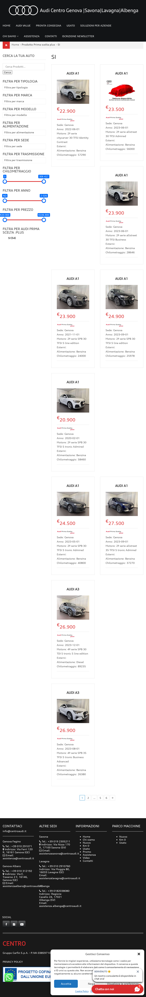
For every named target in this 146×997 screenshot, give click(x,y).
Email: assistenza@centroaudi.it (18, 857)
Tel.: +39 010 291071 (18, 846)
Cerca (7, 72)
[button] (139, 954)
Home (7, 25)
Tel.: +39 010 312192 (18, 870)
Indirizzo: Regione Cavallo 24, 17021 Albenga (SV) (50, 896)
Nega (91, 983)
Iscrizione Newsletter (78, 36)
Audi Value (23, 25)
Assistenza (32, 36)
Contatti (51, 36)
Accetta (66, 983)
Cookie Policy (82, 991)
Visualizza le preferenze (123, 983)
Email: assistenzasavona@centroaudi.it (59, 852)
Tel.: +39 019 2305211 (55, 841)
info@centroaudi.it (14, 831)
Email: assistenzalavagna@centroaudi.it (59, 877)
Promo (87, 851)
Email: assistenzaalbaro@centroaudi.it (22, 884)
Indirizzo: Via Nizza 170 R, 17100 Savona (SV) (54, 846)
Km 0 (86, 845)
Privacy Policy (13, 961)
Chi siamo (9, 36)
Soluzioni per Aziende (95, 25)
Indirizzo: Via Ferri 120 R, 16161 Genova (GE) (18, 851)
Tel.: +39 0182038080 (55, 890)
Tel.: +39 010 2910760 (55, 866)
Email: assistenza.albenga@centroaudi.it (60, 904)
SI (12, 237)
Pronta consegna (48, 25)
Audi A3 (73, 589)
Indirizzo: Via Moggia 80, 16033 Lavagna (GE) (54, 871)
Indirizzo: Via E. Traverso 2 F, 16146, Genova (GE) (15, 876)
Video (86, 857)
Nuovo (87, 842)
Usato (71, 25)
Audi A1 (73, 73)
